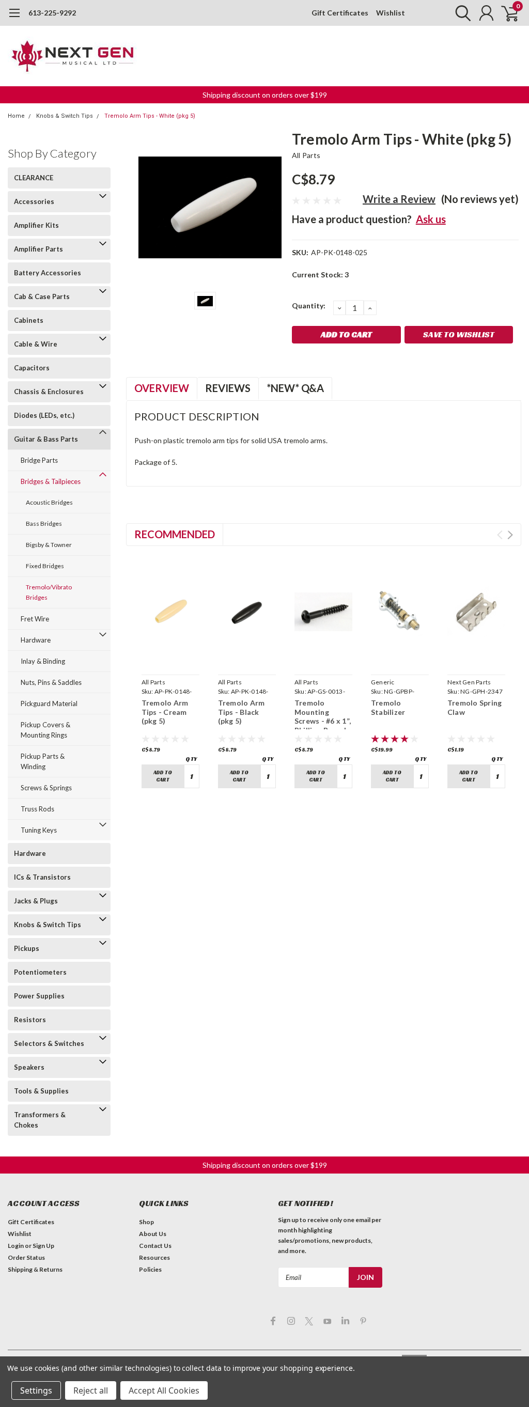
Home (16, 116)
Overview (161, 388)
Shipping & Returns (35, 1269)
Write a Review (399, 199)
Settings (36, 1390)
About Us (152, 1234)
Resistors (30, 1019)
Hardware (36, 640)
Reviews (228, 388)
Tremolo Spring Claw (474, 707)
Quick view (170, 658)
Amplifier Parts (38, 249)
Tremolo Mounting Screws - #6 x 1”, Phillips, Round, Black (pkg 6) (322, 720)
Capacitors (32, 368)
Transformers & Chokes (40, 1120)
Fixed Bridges (45, 566)
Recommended (174, 534)
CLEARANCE (33, 178)
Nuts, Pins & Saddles (51, 682)
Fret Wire (35, 619)
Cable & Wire (35, 344)
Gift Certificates (340, 12)
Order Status (26, 1257)
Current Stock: (320, 274)
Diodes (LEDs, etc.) (44, 415)
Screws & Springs (46, 788)
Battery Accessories (47, 273)
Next (510, 534)
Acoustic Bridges (49, 502)
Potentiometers (40, 972)
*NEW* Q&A (295, 388)
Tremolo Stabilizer (388, 707)
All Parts (306, 155)
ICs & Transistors (42, 877)
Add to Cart (162, 776)
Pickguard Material (49, 703)
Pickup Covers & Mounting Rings (45, 730)
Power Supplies (39, 996)
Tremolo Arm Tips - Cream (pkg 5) (165, 711)
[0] (506, 13)
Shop (146, 1222)
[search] (460, 13)
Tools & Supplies (41, 1091)
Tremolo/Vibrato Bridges (49, 592)
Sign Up (43, 1245)
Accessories (34, 201)
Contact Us (155, 1245)
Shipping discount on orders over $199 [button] (265, 94)
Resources (154, 1257)
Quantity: (308, 305)
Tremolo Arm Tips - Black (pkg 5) (241, 711)
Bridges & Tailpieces (51, 481)
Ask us (431, 219)
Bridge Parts (39, 460)
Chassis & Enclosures (49, 391)
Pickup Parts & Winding (43, 761)
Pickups (26, 948)
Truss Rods (37, 809)
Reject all (90, 1390)
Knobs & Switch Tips (64, 116)
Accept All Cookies (164, 1390)
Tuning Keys (39, 830)
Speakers (29, 1067)
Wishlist (390, 12)
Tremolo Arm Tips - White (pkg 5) (149, 116)
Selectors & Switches (49, 1043)
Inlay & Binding (43, 661)
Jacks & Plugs (36, 901)
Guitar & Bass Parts (46, 439)
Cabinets (28, 320)
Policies (150, 1269)
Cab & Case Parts (42, 296)
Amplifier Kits (36, 225)
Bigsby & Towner (49, 545)
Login (16, 1245)
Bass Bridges (44, 523)
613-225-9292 (52, 12)
